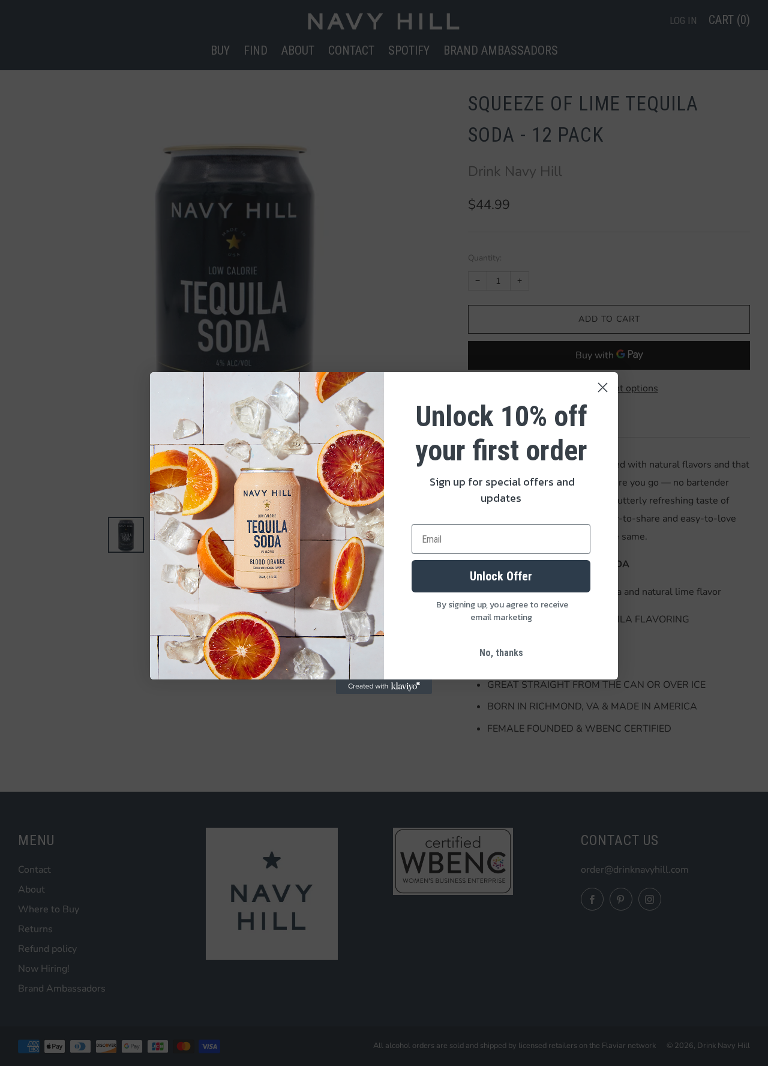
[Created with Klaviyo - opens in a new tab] (384, 686)
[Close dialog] (602, 387)
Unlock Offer (501, 576)
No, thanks (501, 652)
